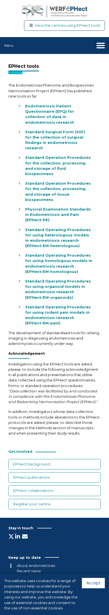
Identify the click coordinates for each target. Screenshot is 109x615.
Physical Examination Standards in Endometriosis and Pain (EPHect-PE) (58, 214)
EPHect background (31, 464)
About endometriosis (36, 566)
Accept (93, 582)
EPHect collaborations (33, 491)
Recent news (29, 571)
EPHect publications (31, 477)
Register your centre (32, 504)
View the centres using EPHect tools (67, 26)
